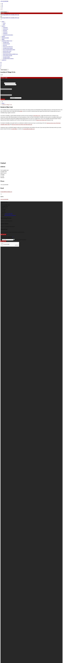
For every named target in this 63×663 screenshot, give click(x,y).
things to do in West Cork (41, 120)
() (5, 97)
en (2, 5)
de (2, 3)
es (2, 6)
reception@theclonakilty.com (29, 129)
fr (0, 66)
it (0, 68)
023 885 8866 (14, 129)
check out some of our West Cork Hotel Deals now (22, 124)
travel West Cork (36, 115)
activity (21, 111)
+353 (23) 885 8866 (4, 1)
